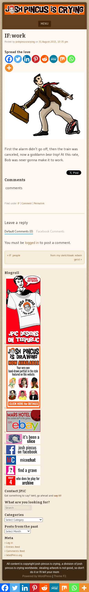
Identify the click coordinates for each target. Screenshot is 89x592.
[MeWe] (54, 59)
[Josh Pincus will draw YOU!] (23, 407)
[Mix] (62, 59)
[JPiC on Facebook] (23, 453)
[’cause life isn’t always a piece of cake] (23, 443)
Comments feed (15, 551)
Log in (9, 542)
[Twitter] (18, 59)
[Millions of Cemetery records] (23, 474)
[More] (9, 68)
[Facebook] (9, 59)
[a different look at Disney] (23, 463)
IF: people (13, 255)
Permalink (39, 203)
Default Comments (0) (19, 231)
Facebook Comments (50, 231)
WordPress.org (14, 555)
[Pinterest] (36, 59)
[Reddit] (45, 59)
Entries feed (13, 546)
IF (19, 203)
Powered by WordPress (37, 576)
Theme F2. (60, 576)
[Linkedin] (27, 59)
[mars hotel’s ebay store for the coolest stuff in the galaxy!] (23, 432)
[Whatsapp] (71, 59)
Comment (27, 203)
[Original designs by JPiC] (23, 343)
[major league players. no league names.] (23, 484)
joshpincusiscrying (25, 41)
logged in (32, 242)
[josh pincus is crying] (44, 13)
